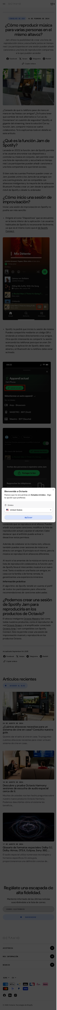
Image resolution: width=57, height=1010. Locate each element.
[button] (27, 509)
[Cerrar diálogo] (51, 489)
